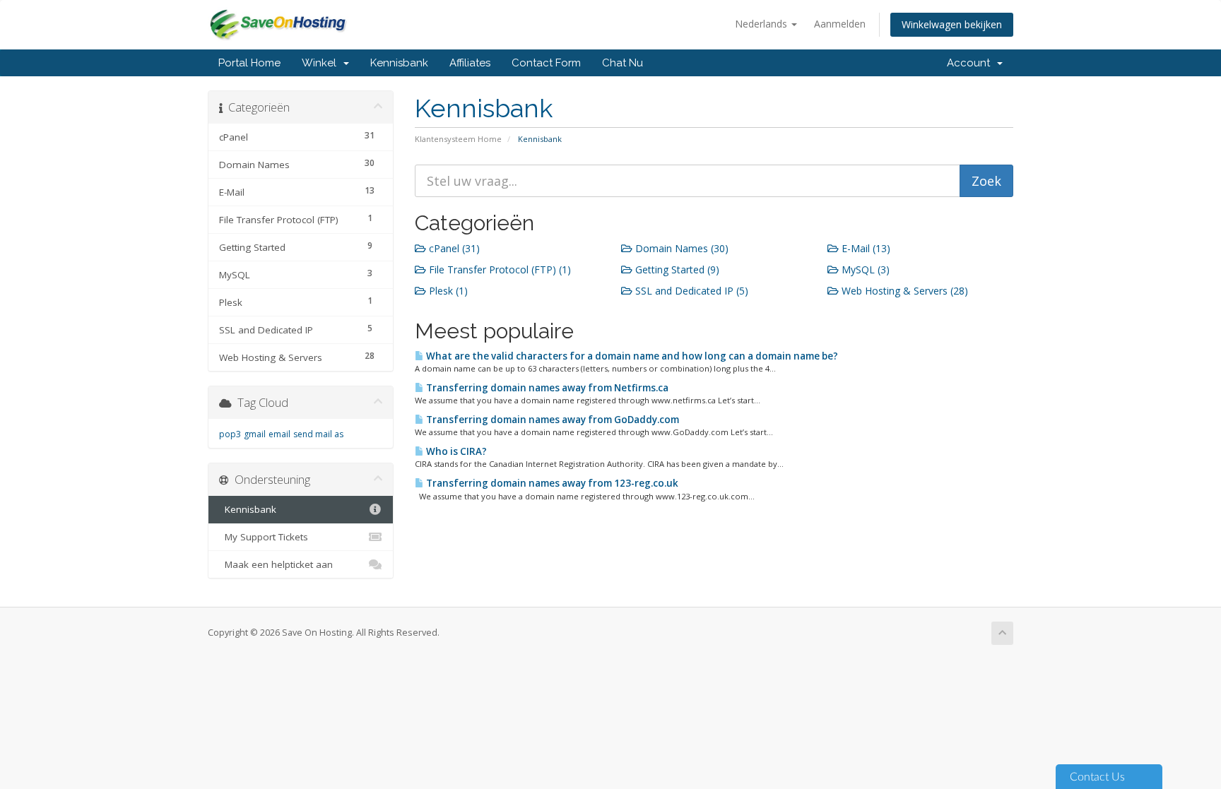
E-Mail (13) (864, 248)
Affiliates (469, 63)
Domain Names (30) (680, 248)
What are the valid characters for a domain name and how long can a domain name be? (631, 356)
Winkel (322, 63)
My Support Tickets (263, 536)
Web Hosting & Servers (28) (903, 290)
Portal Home (249, 63)
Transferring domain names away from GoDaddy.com (551, 419)
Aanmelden (840, 23)
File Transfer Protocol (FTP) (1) (498, 269)
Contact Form (546, 63)
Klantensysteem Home (458, 139)
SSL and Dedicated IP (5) (690, 290)
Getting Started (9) (675, 269)
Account (971, 63)
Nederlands (762, 23)
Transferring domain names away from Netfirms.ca (546, 387)
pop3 (230, 434)
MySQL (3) (864, 269)
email (279, 434)
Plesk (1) (447, 290)
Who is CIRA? (455, 451)
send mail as (318, 434)
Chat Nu (622, 63)
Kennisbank (399, 63)
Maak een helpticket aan (276, 564)
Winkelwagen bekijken (952, 24)
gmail (255, 434)
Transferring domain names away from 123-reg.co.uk (551, 483)
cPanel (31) (453, 248)
